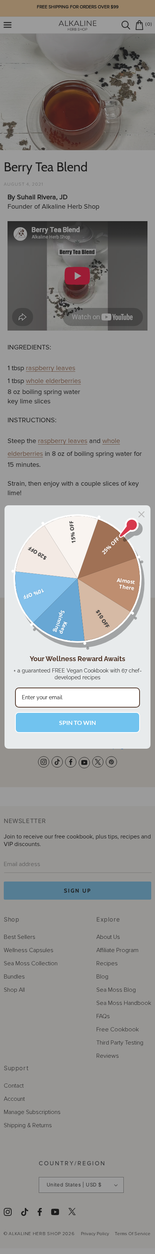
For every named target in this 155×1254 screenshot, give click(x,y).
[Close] (141, 514)
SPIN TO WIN (77, 722)
